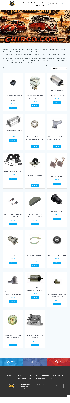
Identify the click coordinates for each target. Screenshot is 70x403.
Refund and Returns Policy (25, 378)
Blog (51, 378)
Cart (30, 375)
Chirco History (17, 375)
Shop (25, 375)
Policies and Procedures (58, 375)
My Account (34, 2)
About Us (8, 375)
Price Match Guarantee (41, 378)
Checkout (41, 2)
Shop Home (26, 2)
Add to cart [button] (13, 107)
